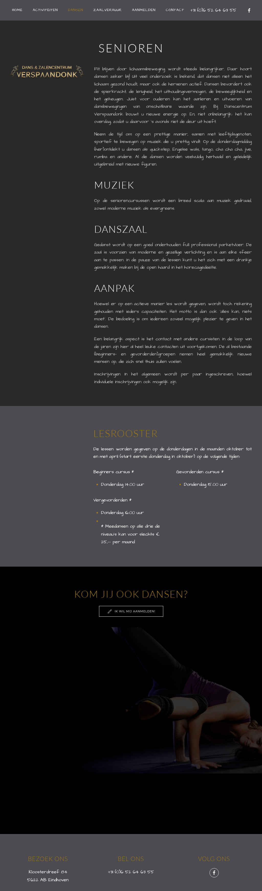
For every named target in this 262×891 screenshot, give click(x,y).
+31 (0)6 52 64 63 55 (131, 872)
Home (17, 10)
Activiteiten (45, 10)
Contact (175, 10)
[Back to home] (1, 10)
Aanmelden (144, 10)
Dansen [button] (75, 10)
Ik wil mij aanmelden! (135, 611)
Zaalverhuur (107, 10)
